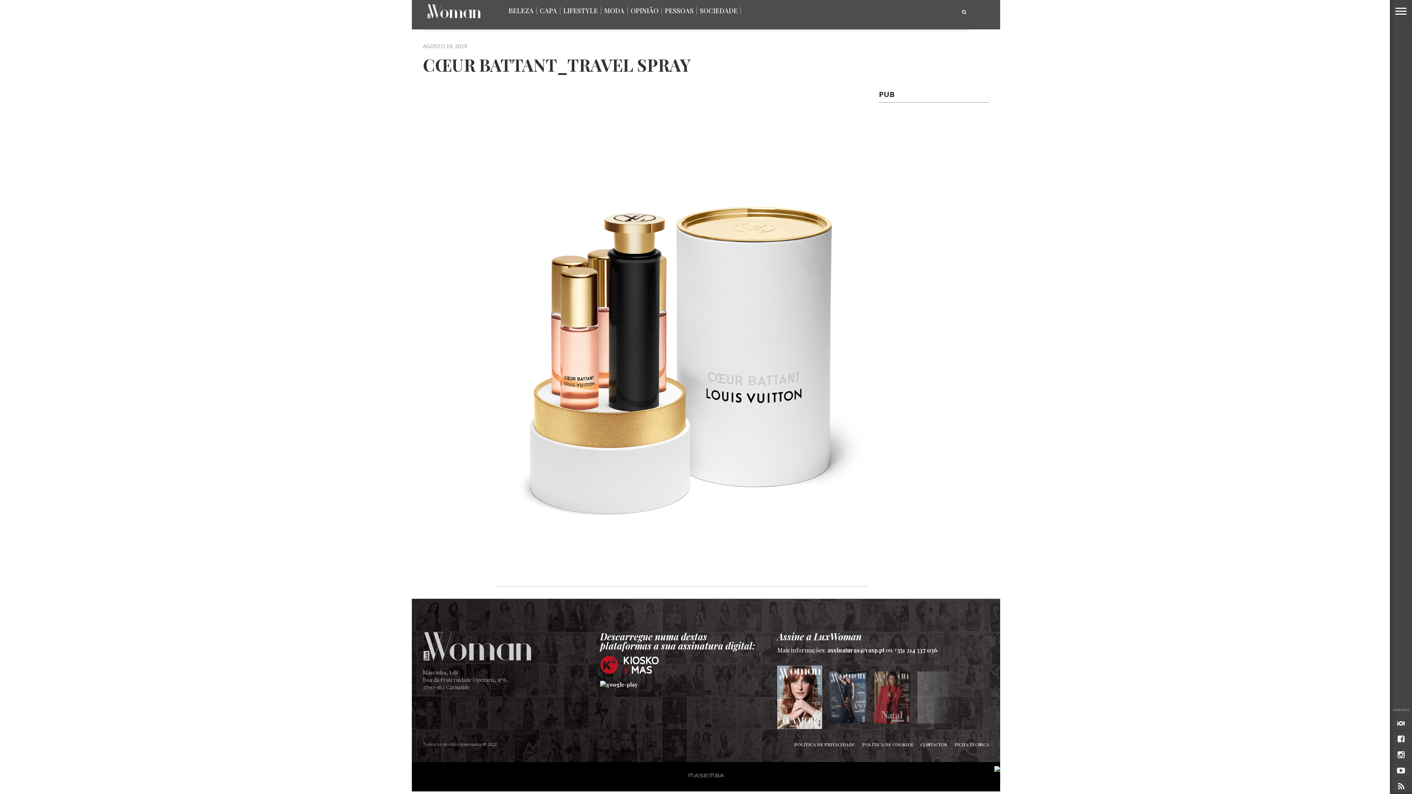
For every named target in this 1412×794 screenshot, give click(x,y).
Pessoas (679, 10)
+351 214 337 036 (916, 650)
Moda (614, 10)
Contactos (933, 744)
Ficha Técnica (972, 744)
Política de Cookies (887, 744)
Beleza (521, 10)
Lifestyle (580, 10)
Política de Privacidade (824, 744)
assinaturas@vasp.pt (855, 650)
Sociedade (719, 10)
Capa (548, 10)
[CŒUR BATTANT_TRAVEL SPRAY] (682, 582)
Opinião (645, 10)
